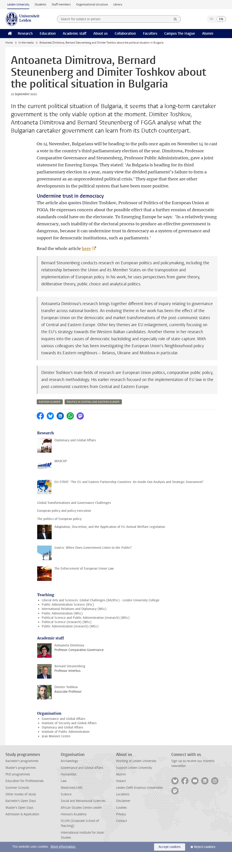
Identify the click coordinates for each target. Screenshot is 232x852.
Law (64, 781)
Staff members (61, 4)
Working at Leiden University (136, 761)
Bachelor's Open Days (20, 801)
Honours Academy (74, 814)
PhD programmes (17, 774)
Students (40, 4)
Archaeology (69, 761)
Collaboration (125, 33)
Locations (122, 794)
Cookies (121, 808)
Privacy (121, 814)
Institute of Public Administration (65, 732)
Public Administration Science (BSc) (68, 604)
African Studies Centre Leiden (81, 808)
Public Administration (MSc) (62, 613)
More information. (63, 847)
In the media (26, 42)
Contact (121, 821)
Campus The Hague (179, 33)
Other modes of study (20, 794)
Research (25, 33)
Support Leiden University (134, 768)
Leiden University (18, 4)
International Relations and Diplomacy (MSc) (74, 609)
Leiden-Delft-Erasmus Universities (139, 788)
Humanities (68, 774)
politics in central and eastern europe (93, 402)
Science (66, 794)
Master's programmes (20, 768)
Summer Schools (17, 788)
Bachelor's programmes (21, 761)
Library (117, 4)
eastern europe (49, 402)
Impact (121, 781)
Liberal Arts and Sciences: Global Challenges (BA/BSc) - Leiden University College (101, 600)
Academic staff (74, 33)
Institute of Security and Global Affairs (69, 723)
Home (9, 42)
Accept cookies (170, 847)
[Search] (175, 19)
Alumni (207, 33)
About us (100, 33)
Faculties (150, 33)
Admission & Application (22, 814)
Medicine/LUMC (72, 788)
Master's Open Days (19, 808)
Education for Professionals (24, 781)
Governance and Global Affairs (63, 719)
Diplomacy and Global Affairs (62, 727)
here (86, 248)
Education (48, 33)
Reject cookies (204, 847)
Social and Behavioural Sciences (83, 801)
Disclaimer (123, 801)
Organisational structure (92, 4)
